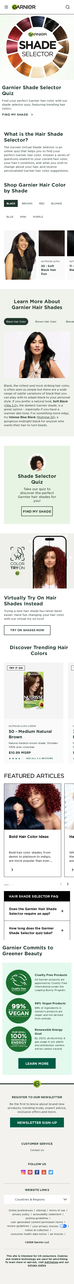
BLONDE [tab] (56, 203)
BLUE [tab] (10, 216)
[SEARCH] (67, 7)
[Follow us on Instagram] (23, 1172)
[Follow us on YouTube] (43, 1172)
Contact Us (37, 1150)
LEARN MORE (37, 1063)
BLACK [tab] (11, 203)
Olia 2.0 (10, 405)
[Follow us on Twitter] (50, 1172)
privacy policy (37, 1265)
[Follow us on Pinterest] (30, 1172)
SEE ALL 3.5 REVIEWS (39, 758)
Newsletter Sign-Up (37, 1122)
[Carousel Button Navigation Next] (67, 884)
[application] (37, 1199)
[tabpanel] (39, 255)
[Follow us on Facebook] (37, 1172)
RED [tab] (41, 203)
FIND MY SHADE (15, 114)
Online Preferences (21, 1210)
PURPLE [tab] (38, 216)
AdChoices (51, 1262)
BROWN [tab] (27, 203)
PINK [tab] (23, 216)
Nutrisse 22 (46, 417)
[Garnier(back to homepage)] (22, 7)
